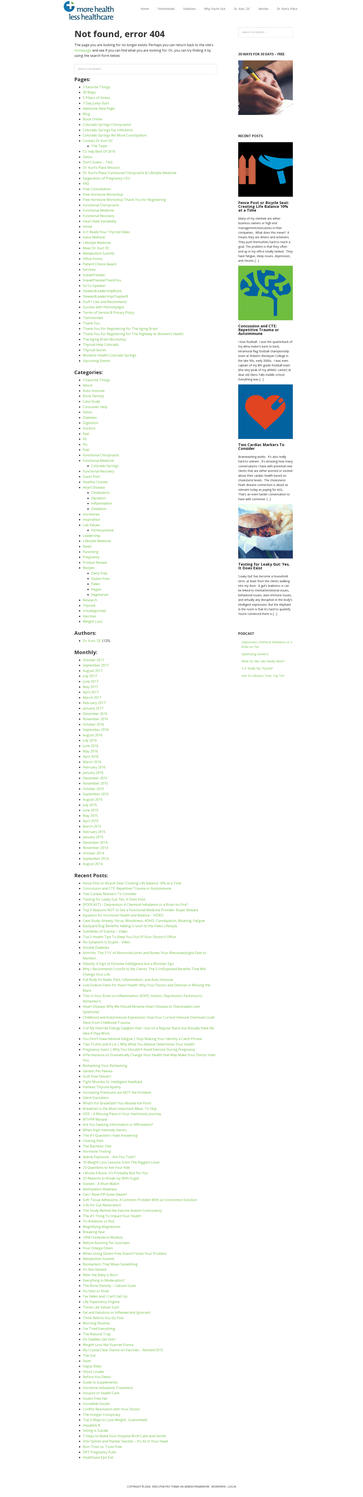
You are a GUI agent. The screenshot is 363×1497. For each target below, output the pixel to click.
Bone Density (93, 396)
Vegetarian (100, 594)
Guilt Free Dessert (97, 1076)
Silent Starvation (96, 1097)
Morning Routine (96, 1323)
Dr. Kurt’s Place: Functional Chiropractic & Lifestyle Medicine (129, 173)
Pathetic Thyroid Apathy (102, 1087)
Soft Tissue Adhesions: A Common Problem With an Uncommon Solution (140, 1200)
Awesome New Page (99, 108)
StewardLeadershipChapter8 (105, 296)
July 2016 (90, 740)
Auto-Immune (94, 390)
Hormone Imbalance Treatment (108, 1387)
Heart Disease (94, 487)
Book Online (92, 119)
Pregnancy (91, 557)
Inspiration (91, 519)
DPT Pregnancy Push (99, 1452)
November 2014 (95, 847)
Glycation (98, 498)
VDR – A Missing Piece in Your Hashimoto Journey (122, 1114)
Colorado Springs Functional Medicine (89, 10)
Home (87, 226)
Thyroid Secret (94, 350)
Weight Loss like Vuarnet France (108, 1344)
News (87, 546)
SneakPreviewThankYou (102, 280)
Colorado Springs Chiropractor (107, 124)
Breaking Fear (94, 1232)
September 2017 (96, 665)
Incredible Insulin (96, 1403)
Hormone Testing (97, 1151)
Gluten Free (100, 578)
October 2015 (93, 788)
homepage (82, 50)
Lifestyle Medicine (97, 242)
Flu (85, 444)
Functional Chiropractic (101, 205)
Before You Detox (97, 1377)
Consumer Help (95, 407)
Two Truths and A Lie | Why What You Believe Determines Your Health (139, 1044)
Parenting (91, 551)
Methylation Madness (100, 1189)
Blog (86, 114)
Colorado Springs (105, 465)
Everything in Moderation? (104, 1280)
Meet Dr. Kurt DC (96, 248)
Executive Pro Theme (165, 1486)
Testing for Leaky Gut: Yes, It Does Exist (114, 899)
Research (90, 600)
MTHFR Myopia (95, 1119)
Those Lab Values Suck (101, 1307)
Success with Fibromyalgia (103, 307)
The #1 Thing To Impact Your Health (112, 1216)
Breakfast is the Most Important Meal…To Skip (120, 1108)
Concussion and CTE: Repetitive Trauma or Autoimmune (127, 888)
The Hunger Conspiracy (101, 1414)
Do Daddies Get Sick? (99, 1339)
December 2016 (95, 713)
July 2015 (90, 805)
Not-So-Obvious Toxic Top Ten (263, 676)
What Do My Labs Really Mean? (263, 661)
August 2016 (93, 735)
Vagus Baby (92, 1366)
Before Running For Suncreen (106, 1243)
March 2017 (92, 697)
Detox (87, 157)
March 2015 (92, 826)
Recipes (89, 567)
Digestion (90, 422)
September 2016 (96, 729)
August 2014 (93, 864)
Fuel (86, 449)
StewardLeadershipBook (102, 291)
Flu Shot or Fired (96, 1291)
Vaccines (89, 616)
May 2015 (90, 815)
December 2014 (95, 842)
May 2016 (90, 751)
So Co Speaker (94, 285)
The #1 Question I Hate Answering (110, 1135)
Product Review (95, 562)
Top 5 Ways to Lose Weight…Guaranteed (115, 1420)
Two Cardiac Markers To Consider (110, 894)
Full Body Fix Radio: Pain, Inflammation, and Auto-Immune (128, 979)
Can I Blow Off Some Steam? (105, 1194)
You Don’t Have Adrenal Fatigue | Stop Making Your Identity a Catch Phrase (142, 1038)
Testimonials (93, 317)
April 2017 (91, 692)
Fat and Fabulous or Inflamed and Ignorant (116, 1312)
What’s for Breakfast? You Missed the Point (117, 1103)
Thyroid (89, 605)
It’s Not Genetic (95, 1269)
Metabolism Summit (98, 253)
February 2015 (94, 831)
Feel (86, 433)
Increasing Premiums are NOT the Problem (117, 1092)
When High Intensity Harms (104, 1130)
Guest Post (91, 476)
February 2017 (94, 702)
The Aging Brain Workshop (104, 339)
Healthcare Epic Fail (98, 1457)
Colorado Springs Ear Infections (108, 130)
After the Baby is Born (100, 1275)
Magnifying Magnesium (101, 1226)
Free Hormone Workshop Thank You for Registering (124, 199)
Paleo (95, 584)
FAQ (86, 183)
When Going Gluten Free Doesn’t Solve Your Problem (124, 1253)
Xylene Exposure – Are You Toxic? (109, 1157)
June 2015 (90, 810)
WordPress (218, 1486)
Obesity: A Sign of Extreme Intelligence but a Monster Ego (128, 963)
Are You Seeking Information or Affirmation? (118, 1124)
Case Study (91, 401)
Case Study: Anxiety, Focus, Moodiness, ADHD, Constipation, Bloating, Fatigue (144, 920)
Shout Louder (93, 1371)
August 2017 (93, 670)
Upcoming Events (96, 360)
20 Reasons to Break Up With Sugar (111, 1178)
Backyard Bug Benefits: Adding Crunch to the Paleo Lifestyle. (130, 926)
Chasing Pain (93, 1140)
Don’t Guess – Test (98, 162)
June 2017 (90, 681)
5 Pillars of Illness (96, 97)
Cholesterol (100, 492)
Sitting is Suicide (95, 1430)
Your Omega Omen (98, 1248)
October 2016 (93, 724)
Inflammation (101, 503)
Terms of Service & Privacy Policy (108, 312)
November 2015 (95, 783)
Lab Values (91, 525)
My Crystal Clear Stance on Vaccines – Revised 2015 (123, 1350)
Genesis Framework (196, 1486)
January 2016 (93, 772)
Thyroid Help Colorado (101, 344)
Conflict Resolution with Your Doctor (111, 1409)
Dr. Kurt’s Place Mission (101, 167)
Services (89, 269)
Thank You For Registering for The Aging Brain (120, 328)
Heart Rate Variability (99, 221)
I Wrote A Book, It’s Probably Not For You (115, 1173)
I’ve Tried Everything (99, 1328)
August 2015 (93, 799)
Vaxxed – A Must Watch (101, 1183)
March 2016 (92, 762)
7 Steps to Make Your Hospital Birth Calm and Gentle (124, 1436)
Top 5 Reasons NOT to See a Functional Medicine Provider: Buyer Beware (140, 910)
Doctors (89, 428)
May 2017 (90, 687)
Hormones (91, 514)
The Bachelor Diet (97, 1146)
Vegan (96, 589)
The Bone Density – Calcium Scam (109, 1285)
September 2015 (96, 794)
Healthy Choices (95, 482)
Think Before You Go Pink (103, 1318)
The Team (99, 146)
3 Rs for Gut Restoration (102, 1205)
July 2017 (90, 676)
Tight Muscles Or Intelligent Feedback (112, 1081)
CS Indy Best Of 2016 (99, 151)
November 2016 (95, 719)
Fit (85, 439)
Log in (232, 1486)
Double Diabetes (96, 947)
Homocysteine (102, 530)
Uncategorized (94, 610)
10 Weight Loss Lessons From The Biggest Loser (121, 1162)
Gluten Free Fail (95, 1398)
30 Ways (89, 92)
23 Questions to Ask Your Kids (106, 1167)
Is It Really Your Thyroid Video (106, 232)
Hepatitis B (91, 1425)
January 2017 (93, 708)
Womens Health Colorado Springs (109, 355)
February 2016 (94, 767)
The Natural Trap (97, 1334)
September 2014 (96, 858)
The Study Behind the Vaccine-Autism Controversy (122, 1210)
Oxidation (98, 508)
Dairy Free (99, 573)
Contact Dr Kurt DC (98, 140)
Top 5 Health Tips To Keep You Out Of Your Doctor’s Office (129, 937)
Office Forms (93, 258)
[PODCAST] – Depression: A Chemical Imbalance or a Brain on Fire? (135, 904)
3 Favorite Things (96, 87)
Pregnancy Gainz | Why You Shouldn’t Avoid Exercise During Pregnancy (139, 1049)
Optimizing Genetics (255, 654)
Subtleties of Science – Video (105, 931)
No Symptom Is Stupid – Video (106, 942)
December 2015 (95, 778)
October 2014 (93, 853)
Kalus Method (94, 237)
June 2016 (90, 745)
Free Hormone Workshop (103, 194)
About (87, 385)
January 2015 (93, 837)
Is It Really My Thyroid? (257, 668)
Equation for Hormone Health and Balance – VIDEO (123, 915)
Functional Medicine (98, 210)
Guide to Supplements (100, 1382)
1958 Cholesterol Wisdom (103, 1237)
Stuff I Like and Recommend (104, 301)
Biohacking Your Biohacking (105, 1065)
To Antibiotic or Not (98, 1221)
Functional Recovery (98, 215)
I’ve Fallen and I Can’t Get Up (105, 1296)
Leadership (91, 535)
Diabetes (90, 417)
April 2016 (91, 756)
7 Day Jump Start (96, 103)
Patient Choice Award (99, 264)
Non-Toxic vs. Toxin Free (102, 1446)
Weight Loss (92, 621)
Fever (87, 1361)
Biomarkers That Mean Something (110, 1264)
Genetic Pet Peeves (98, 1071)
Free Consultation (97, 189)
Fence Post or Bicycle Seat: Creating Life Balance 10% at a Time (132, 883)
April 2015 (91, 821)
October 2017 (93, 660)
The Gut (89, 1355)
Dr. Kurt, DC (92, 640)
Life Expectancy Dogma (101, 1301)
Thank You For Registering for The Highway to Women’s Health (133, 334)
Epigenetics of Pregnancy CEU (106, 178)
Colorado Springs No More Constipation (115, 135)
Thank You (91, 323)
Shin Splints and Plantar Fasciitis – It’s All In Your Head (125, 1441)
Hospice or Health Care (101, 1393)
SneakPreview (94, 275)
